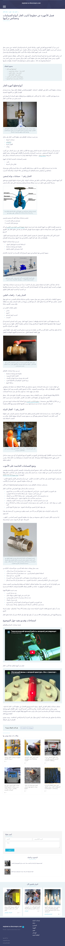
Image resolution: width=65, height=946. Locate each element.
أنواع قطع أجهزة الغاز (11, 69)
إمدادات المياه (36, 920)
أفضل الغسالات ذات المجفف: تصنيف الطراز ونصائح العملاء (32, 907)
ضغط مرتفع (42, 155)
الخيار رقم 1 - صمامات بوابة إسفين (17, 71)
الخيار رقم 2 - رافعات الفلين (15, 73)
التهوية (34, 928)
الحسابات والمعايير (8, 912)
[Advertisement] (32, 33)
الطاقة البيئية (35, 935)
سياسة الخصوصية (6, 940)
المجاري (34, 925)
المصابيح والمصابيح (48, 914)
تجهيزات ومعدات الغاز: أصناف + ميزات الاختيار (12, 758)
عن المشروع (5, 937)
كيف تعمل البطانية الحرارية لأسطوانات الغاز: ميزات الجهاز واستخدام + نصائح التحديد (52, 787)
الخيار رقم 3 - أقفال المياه (14, 75)
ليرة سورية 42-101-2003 (10, 475)
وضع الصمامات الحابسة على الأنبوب (15, 76)
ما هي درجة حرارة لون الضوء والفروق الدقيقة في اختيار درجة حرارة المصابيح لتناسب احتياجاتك (52, 909)
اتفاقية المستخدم (6, 942)
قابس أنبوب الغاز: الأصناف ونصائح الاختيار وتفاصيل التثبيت (31, 759)
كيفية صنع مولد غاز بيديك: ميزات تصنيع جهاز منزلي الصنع (31, 787)
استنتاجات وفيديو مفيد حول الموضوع (15, 78)
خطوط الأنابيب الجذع (33, 401)
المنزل (15, 11)
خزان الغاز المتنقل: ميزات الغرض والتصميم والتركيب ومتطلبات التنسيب (51, 759)
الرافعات (8, 142)
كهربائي (34, 932)
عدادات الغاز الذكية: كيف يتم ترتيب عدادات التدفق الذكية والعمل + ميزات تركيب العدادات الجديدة (12, 788)
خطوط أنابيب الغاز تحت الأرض (16, 227)
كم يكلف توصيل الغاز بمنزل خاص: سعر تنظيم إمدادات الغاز (12, 908)
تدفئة (33, 923)
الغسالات (26, 910)
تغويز (33, 930)
